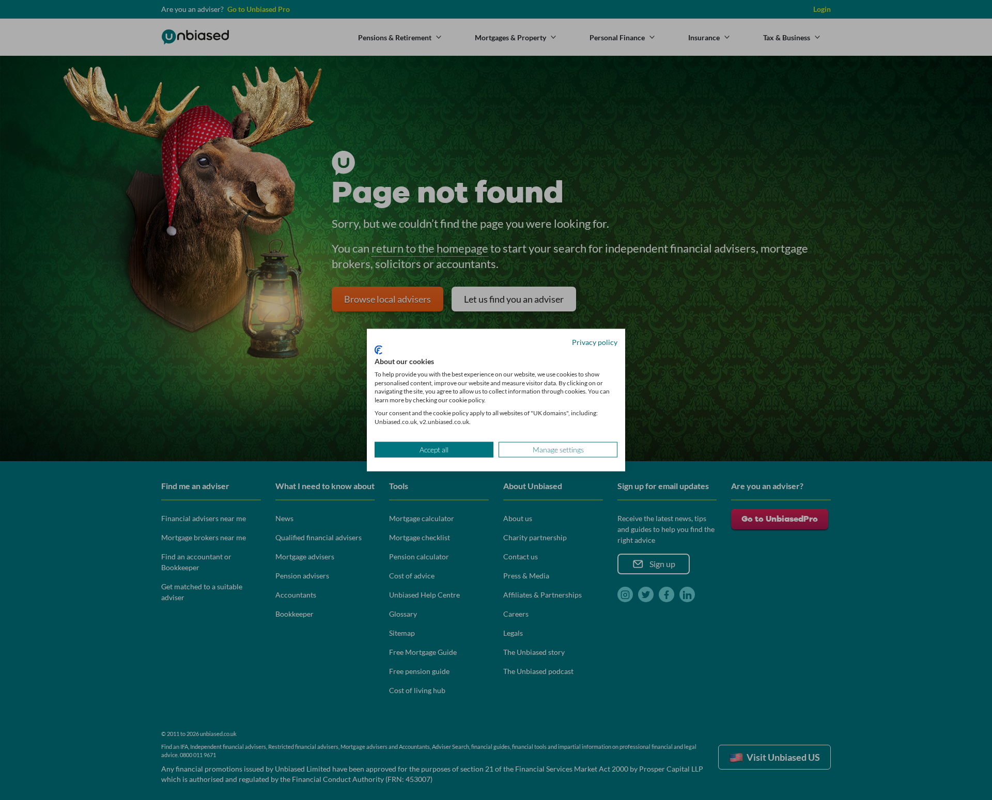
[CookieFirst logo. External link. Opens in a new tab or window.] (378, 350)
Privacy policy (594, 341)
